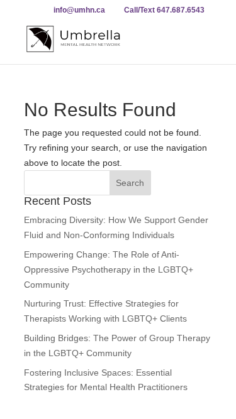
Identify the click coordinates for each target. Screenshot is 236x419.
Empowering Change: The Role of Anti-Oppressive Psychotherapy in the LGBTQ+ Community (108, 269)
